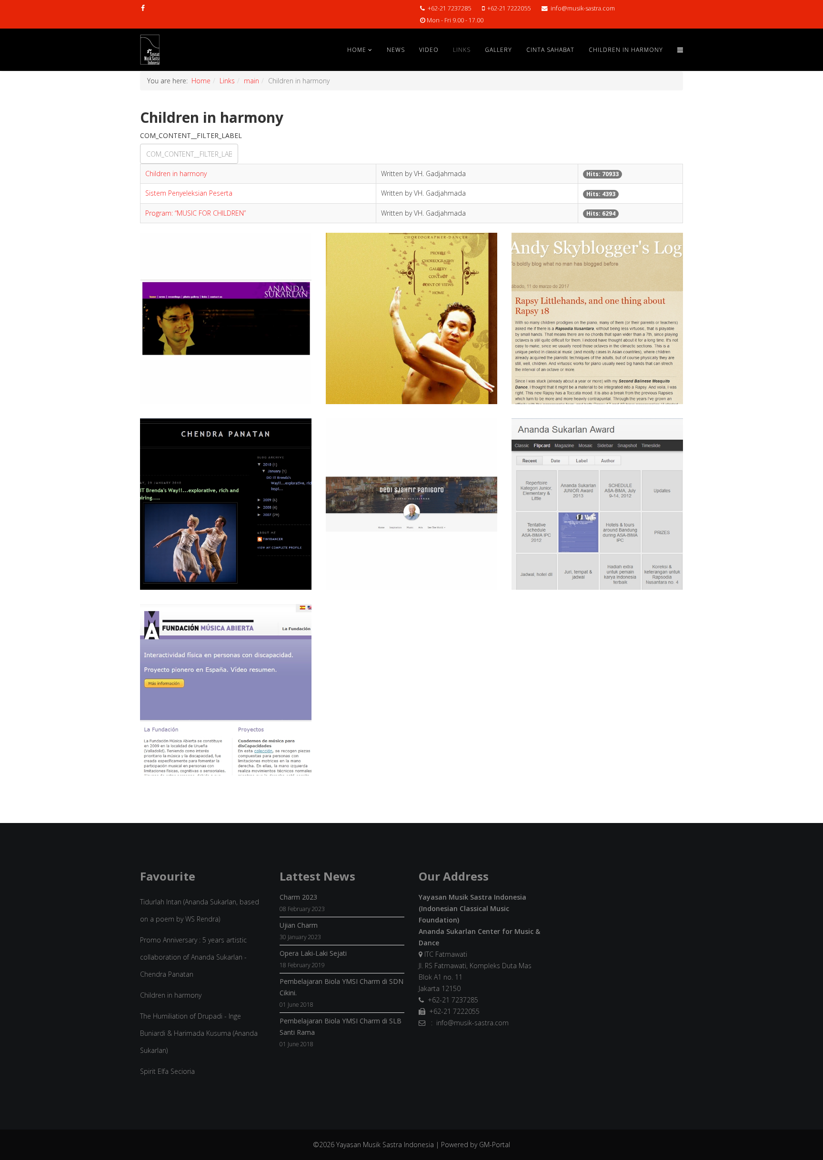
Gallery (498, 50)
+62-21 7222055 (509, 8)
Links (462, 50)
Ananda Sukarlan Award (597, 529)
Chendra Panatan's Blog (225, 529)
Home (356, 50)
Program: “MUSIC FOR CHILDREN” (195, 213)
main (251, 80)
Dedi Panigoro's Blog (411, 529)
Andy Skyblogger (597, 344)
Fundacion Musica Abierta (225, 715)
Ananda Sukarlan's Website (225, 344)
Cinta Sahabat (550, 50)
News (396, 50)
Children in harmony (176, 173)
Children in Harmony (626, 50)
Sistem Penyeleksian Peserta (188, 193)
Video (429, 50)
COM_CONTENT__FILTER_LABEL (192, 135)
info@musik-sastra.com (583, 8)
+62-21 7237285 (449, 8)
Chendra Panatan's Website (411, 344)
